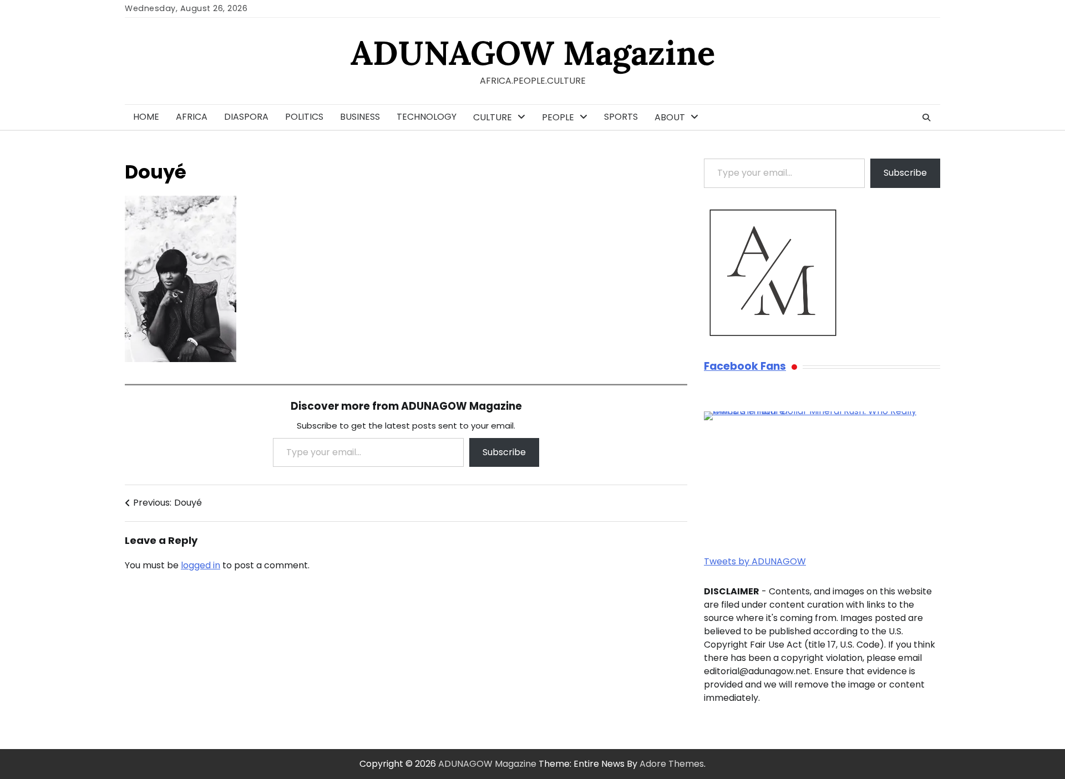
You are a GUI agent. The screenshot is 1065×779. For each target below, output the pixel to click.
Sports (621, 116)
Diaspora (246, 116)
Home (146, 116)
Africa (191, 116)
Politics (304, 116)
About (670, 117)
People (558, 117)
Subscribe (504, 452)
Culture (492, 117)
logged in (200, 565)
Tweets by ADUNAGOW (755, 561)
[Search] (926, 117)
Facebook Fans (745, 366)
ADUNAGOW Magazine (533, 53)
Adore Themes (672, 763)
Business (360, 116)
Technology (427, 116)
